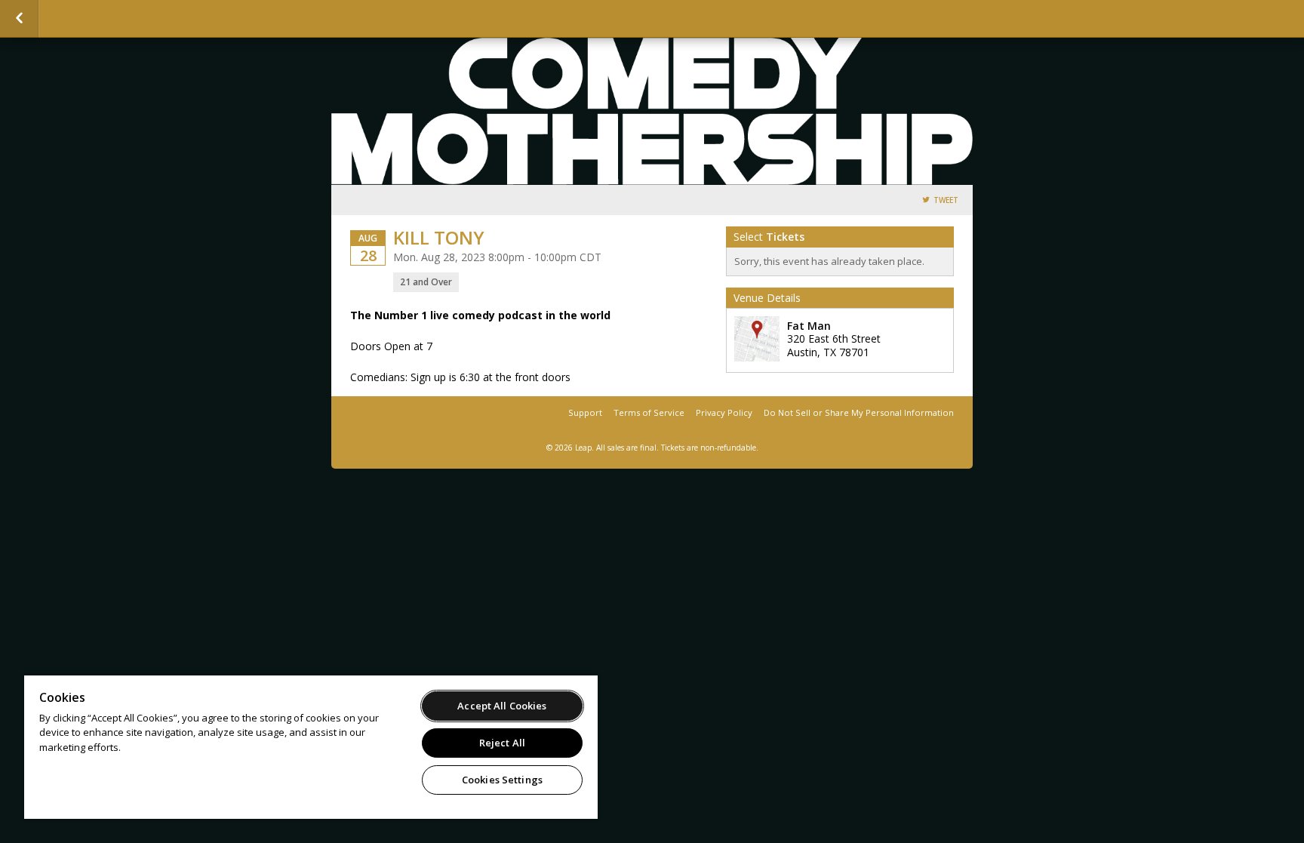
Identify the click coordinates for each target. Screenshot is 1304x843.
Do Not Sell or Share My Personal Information (859, 412)
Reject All (502, 742)
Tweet (945, 200)
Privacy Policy (724, 412)
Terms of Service (649, 412)
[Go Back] (19, 19)
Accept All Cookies (501, 705)
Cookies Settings (502, 779)
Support (585, 412)
